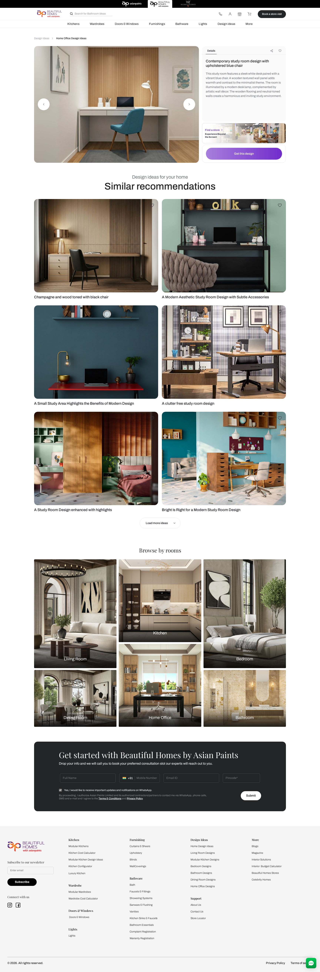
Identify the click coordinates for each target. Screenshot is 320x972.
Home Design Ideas (202, 846)
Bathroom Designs (201, 873)
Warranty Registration (142, 938)
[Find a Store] (239, 14)
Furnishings (157, 23)
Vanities (134, 911)
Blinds (133, 859)
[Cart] (249, 14)
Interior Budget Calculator (266, 866)
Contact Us (197, 911)
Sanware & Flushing (141, 904)
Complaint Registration (143, 931)
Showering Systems (141, 898)
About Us (196, 904)
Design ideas (226, 23)
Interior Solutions (261, 859)
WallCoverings (138, 866)
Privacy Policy (135, 798)
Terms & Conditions (110, 798)
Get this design (244, 153)
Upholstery (136, 853)
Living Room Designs (203, 853)
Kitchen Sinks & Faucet (143, 918)
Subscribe (22, 881)
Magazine (257, 853)
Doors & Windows (127, 23)
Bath (132, 884)
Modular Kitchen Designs (205, 859)
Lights (203, 23)
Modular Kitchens (79, 846)
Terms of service (302, 963)
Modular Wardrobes (80, 892)
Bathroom (245, 717)
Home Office (160, 717)
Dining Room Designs (203, 879)
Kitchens (73, 23)
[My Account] (230, 14)
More (249, 23)
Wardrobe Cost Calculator (83, 898)
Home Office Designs (203, 886)
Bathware (182, 23)
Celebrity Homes (261, 879)
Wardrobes (97, 23)
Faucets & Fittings (140, 891)
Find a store (212, 130)
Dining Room (75, 717)
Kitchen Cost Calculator (82, 853)
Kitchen (160, 633)
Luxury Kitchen (77, 873)
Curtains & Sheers (140, 846)
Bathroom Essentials (142, 925)
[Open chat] (311, 963)
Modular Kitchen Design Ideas (86, 859)
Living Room (75, 659)
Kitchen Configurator (80, 866)
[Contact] (220, 14)
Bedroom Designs (201, 866)
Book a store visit (272, 14)
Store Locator (198, 918)
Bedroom (244, 659)
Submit (251, 795)
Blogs (255, 846)
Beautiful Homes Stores (265, 873)
